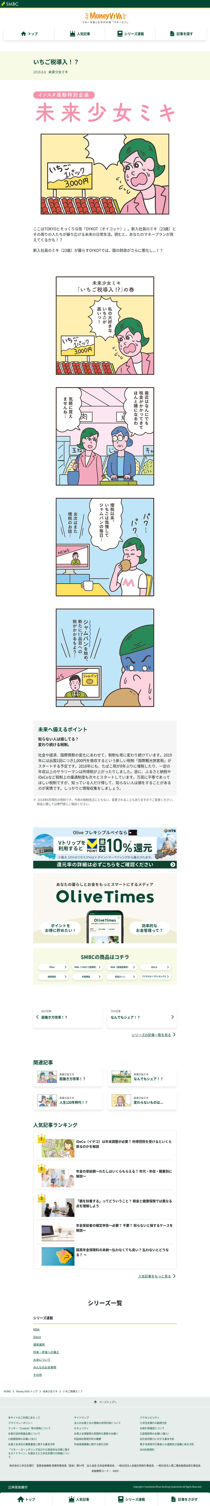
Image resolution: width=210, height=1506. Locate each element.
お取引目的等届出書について (24, 1433)
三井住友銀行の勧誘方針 (153, 1423)
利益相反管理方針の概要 (87, 1439)
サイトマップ (81, 1417)
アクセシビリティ (150, 1417)
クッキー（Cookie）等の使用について (29, 1428)
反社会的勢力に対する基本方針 (157, 1439)
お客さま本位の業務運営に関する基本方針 (31, 1444)
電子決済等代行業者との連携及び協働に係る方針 (167, 1444)
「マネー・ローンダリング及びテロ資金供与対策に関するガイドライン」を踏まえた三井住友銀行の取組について (39, 1453)
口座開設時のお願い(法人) (22, 1439)
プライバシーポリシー (20, 1423)
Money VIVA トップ (27, 1391)
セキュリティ (81, 1428)
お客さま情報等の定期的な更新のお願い (96, 1433)
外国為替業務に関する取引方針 (91, 1444)
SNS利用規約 (147, 1449)
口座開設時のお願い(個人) (154, 1433)
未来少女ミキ (50, 1391)
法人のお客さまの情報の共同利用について (97, 1423)
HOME (7, 1391)
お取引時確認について (152, 1428)
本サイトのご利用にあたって (24, 1417)
